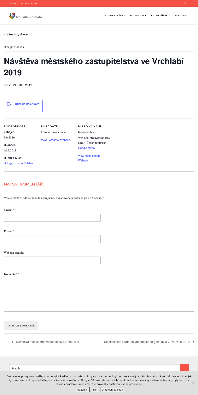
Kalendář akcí (160, 15)
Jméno (9, 210)
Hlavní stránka (115, 15)
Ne (95, 389)
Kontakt (181, 15)
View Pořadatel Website (55, 140)
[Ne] (193, 383)
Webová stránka (14, 253)
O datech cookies (112, 389)
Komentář (11, 274)
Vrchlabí (12, 3)
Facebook (185, 3)
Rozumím (82, 389)
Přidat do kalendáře (26, 104)
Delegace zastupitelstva (18, 163)
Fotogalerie (138, 15)
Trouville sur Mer (29, 3)
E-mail (9, 231)
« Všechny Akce (16, 34)
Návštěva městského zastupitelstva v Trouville (47, 341)
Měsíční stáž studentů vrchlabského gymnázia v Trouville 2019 (147, 341)
